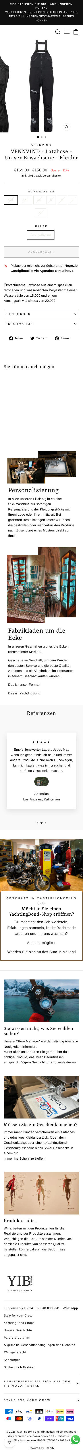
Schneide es (41, 191)
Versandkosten (52, 175)
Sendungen (19, 313)
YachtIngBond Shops (19, 1323)
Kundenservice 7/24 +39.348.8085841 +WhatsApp (41, 1308)
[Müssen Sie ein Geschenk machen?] (41, 1097)
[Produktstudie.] (41, 1193)
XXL (11, 200)
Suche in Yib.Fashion (19, 1367)
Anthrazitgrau (41, 234)
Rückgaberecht (15, 1352)
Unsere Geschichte (18, 1330)
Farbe (41, 226)
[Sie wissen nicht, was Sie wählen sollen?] (41, 1000)
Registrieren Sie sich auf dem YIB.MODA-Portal (37, 1383)
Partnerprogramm (17, 1337)
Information (20, 323)
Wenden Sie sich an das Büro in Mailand (41, 952)
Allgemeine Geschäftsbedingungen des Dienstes (39, 1345)
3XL (26, 200)
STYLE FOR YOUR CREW (27, 1400)
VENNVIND (41, 145)
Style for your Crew (18, 1315)
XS (39, 200)
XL (41, 213)
